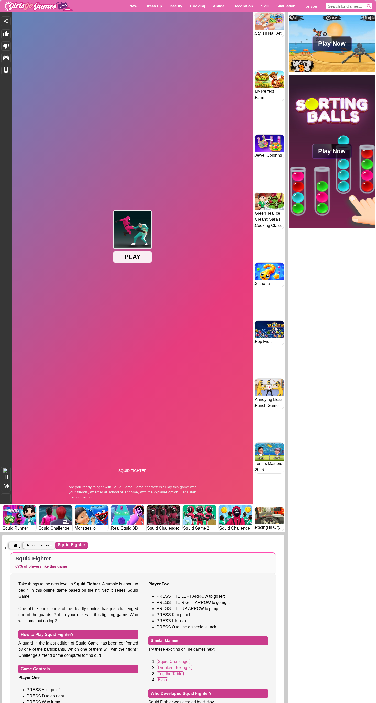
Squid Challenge (173, 661)
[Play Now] (332, 71)
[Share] (6, 21)
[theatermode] (6, 479)
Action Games (38, 545)
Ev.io (162, 680)
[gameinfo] (6, 58)
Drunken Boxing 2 (174, 667)
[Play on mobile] (6, 70)
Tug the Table (170, 674)
